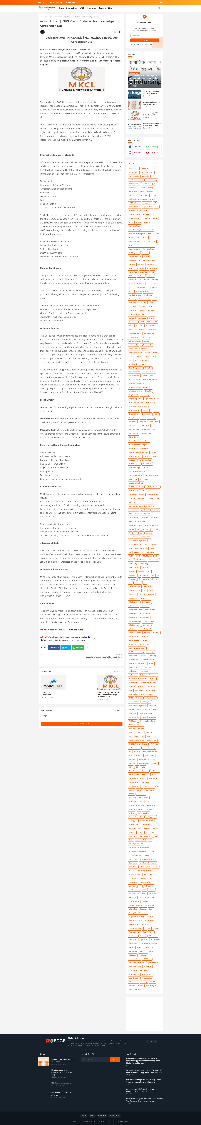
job (145, 583)
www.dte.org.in (151, 986)
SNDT (152, 874)
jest (130, 583)
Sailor (131, 840)
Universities (133, 943)
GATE (155, 456)
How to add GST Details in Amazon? (61, 1094)
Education (148, 368)
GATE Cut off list (134, 464)
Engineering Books (135, 399)
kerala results (144, 644)
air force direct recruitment (138, 199)
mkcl (72, 640)
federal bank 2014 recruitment (139, 441)
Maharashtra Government (148, 675)
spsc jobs (132, 886)
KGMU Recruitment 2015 (137, 648)
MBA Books (139, 690)
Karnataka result (134, 640)
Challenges (148, 295)
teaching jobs (149, 920)
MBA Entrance (150, 690)
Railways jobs (133, 824)
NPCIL (131, 775)
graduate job (133, 510)
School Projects (145, 867)
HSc (138, 529)
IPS (149, 571)
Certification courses (142, 291)
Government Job (152, 494)
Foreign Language (135, 456)
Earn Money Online (135, 368)
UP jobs (131, 947)
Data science (139, 329)
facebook (138, 147)
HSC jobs (155, 529)
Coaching (102, 8)
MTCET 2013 (154, 744)
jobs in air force (134, 602)
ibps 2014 (149, 533)
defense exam (149, 333)
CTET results (150, 326)
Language (150, 652)
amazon (152, 199)
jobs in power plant (135, 621)
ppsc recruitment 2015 (136, 805)
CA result (141, 264)
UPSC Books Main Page (136, 963)
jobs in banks (133, 606)
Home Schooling (140, 521)
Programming (150, 809)
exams (155, 429)
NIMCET (154, 763)
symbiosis (132, 920)
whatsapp (155, 147)
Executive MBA (146, 433)
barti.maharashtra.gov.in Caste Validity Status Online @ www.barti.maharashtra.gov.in (143, 1081)
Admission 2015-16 (149, 184)
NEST (154, 759)
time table (156, 928)
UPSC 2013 (150, 951)
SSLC (154, 897)
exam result (133, 425)
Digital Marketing (135, 341)
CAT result (132, 280)
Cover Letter (133, 322)
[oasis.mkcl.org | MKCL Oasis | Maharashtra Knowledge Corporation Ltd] (134, 115)
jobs (144, 590)
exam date (142, 422)
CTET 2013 (139, 326)
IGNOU (136, 552)
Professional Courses (136, 809)
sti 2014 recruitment (135, 905)
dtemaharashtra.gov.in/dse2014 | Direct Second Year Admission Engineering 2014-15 (152, 127)
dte (136, 360)
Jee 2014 (146, 579)
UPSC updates (147, 978)
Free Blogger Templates (92, 1121)
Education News (134, 379)
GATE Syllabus (145, 479)
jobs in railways (134, 625)
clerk (151, 306)
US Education (133, 982)
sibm (145, 874)
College (151, 310)
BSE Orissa (146, 241)
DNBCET (138, 356)
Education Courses (149, 372)
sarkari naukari (141, 840)
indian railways (147, 567)
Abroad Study (133, 172)
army (156, 207)
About (92, 1116)
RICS (147, 832)
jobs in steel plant (145, 629)
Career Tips (133, 272)
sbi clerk (152, 851)
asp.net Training (134, 214)
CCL (148, 283)
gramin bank (145, 510)
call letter (150, 264)
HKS (130, 521)
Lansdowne (133, 656)
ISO (158, 575)
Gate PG (145, 468)
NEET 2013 (132, 759)
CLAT (151, 303)
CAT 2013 (141, 276)
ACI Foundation (134, 176)
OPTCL (157, 786)
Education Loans (147, 376)
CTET (131, 326)
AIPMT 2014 (144, 195)
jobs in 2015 (144, 598)
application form (134, 207)
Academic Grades (147, 172)
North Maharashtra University (138, 771)
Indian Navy (144, 564)
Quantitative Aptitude (136, 817)
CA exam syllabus (149, 260)
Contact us (50, 2)
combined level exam (136, 314)
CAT (152, 272)
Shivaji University (135, 874)
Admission (145, 176)
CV (158, 326)
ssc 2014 (151, 890)
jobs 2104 (151, 594)
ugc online (144, 940)
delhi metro (152, 337)
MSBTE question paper (136, 740)
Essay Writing (133, 418)
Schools (155, 867)
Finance (153, 452)
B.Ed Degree (146, 218)
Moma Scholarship (145, 713)
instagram (137, 152)
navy (130, 755)
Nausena (137, 752)
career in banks (152, 268)
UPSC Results (144, 970)
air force (153, 195)
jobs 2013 (152, 590)
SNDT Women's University (137, 878)
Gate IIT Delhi (147, 464)
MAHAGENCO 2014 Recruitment (49, 694)
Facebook (55, 647)
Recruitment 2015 (135, 828)
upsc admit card (134, 959)
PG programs (149, 790)
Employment (91, 8)
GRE (130, 514)
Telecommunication (135, 928)
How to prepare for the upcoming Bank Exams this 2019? (61, 1072)
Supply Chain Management (138, 913)
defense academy (135, 333)
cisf (154, 299)
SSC (144, 890)
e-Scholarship (133, 364)
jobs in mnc (133, 613)
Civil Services (133, 303)
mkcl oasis (50, 17)
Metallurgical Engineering (137, 706)
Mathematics (152, 686)
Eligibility (148, 391)
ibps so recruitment (135, 544)
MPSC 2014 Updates (135, 732)
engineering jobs (134, 410)
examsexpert (133, 433)
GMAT (143, 491)
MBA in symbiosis (147, 694)
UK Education (155, 940)
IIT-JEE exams (147, 556)
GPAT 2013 (132, 502)
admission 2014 (134, 184)
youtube (155, 152)
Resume (132, 832)
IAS (135, 533)
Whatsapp (79, 647)
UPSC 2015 (143, 955)
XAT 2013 (138, 989)
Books (145, 237)
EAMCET (144, 364)
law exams (143, 656)
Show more (118, 671)
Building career (134, 253)
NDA (146, 755)
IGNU (131, 556)
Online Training (134, 782)
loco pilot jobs (147, 667)
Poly (141, 801)
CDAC (154, 283)
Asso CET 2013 (147, 214)
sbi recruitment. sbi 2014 (148, 859)
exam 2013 (151, 418)
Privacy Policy (60, 2)
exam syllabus (134, 429)
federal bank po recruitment (138, 448)
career (131, 268)
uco (130, 940)
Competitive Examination (137, 318)
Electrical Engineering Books (138, 387)
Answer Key (147, 203)
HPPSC (131, 529)
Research (147, 828)
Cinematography (144, 299)
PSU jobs (146, 813)
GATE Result (133, 479)
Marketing (141, 686)
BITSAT (131, 237)
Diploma (146, 341)
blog (110, 8)
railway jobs (133, 821)
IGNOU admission (148, 552)
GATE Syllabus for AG (136, 487)
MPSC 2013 (153, 717)
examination (146, 429)
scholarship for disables (148, 863)
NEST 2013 (132, 763)
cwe (130, 329)
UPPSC (139, 947)
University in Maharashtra (148, 943)
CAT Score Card (144, 280)
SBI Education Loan (135, 855)
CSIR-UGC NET (152, 322)
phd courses (141, 794)
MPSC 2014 (132, 721)
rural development (145, 836)
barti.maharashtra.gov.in (137, 234)
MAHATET (152, 679)
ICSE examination (141, 548)
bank (131, 222)
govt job (132, 498)
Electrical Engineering (136, 383)
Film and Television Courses (138, 452)
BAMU (155, 218)
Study (151, 909)
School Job (133, 867)
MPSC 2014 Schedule (136, 725)
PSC (139, 813)
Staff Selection (134, 901)
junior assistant (134, 636)
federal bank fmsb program (138, 445)
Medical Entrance (150, 698)
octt (137, 775)
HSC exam (146, 529)
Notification (155, 771)
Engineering (145, 395)
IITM (156, 556)
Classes (143, 303)
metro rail (152, 706)
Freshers (147, 456)
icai (146, 544)
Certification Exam (135, 295)
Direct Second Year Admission (139, 349)
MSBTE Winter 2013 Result (138, 744)
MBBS (131, 698)
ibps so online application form (139, 537)
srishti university (134, 890)
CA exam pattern (134, 260)
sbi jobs (147, 855)
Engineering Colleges (152, 399)
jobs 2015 (142, 594)
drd (153, 356)
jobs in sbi (132, 629)
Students (143, 909)
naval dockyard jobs (150, 752)
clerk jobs (132, 310)
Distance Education (135, 352)
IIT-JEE (138, 556)
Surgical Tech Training (136, 917)
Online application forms (137, 778)
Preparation (151, 805)
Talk (140, 920)
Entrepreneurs (146, 414)
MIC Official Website (143, 709)
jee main (155, 579)
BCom (157, 234)
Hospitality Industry (135, 525)
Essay (156, 414)
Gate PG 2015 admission (137, 471)
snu (151, 878)
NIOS (130, 767)
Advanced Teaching (146, 187)
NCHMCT (139, 755)
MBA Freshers (133, 694)
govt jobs (141, 498)
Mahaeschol (145, 671)
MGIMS (131, 709)
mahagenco (133, 675)
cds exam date (140, 287)
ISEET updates (144, 575)
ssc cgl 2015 (142, 894)
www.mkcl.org (76, 629)
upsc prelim (133, 970)
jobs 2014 (132, 594)
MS (143, 736)
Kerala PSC (132, 644)
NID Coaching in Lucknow (61, 1083)
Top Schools (133, 936)
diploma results (146, 345)
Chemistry (132, 299)
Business (145, 253)
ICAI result (154, 544)
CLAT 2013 (132, 306)
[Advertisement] (82, 147)
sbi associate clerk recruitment (139, 847)
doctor (147, 356)
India (130, 560)
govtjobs (150, 498)
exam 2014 (132, 422)
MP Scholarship (134, 717)
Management (133, 682)
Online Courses (154, 778)
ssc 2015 (132, 894)
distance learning (151, 352)
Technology (145, 924)
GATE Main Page (134, 468)
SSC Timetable (144, 897)
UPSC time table (147, 974)
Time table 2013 (134, 932)
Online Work (146, 782)
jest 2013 (138, 583)
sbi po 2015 (133, 859)
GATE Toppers (133, 491)
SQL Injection (148, 886)
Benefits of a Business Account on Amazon (63, 1061)
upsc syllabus (134, 974)
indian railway (134, 567)
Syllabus (150, 917)
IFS (130, 552)
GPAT (157, 498)
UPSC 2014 (132, 955)
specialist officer (145, 882)
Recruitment (146, 824)
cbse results (140, 283)
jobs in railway (150, 621)
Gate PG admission (135, 475)
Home (61, 8)
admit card (132, 187)
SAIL (156, 836)
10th (130, 168)
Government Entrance (136, 494)
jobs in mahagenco (135, 610)
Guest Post (71, 2)
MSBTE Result (151, 740)
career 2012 (140, 268)
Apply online (147, 207)
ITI (139, 579)
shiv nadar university (145, 871)
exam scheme (144, 425)
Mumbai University (149, 748)
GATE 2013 (132, 460)
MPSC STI (149, 732)
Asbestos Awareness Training (138, 211)
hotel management (151, 525)
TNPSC (151, 932)
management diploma (148, 682)
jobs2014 (156, 633)
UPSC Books (147, 959)
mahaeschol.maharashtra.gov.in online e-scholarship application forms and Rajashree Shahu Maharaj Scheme (143, 1060)
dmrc (131, 356)
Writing (140, 986)
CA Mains (132, 264)
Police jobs (132, 801)
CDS (130, 287)
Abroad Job (145, 168)
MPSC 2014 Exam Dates (147, 721)
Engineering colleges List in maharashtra (142, 402)
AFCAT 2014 (133, 191)
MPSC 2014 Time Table (136, 729)
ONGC (154, 775)
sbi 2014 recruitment (136, 844)
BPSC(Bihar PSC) (134, 241)
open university (134, 786)
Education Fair (134, 376)
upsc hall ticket (153, 963)
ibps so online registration (137, 541)
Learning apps (134, 659)
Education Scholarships (151, 379)
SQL (140, 886)
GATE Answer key (145, 460)
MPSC (144, 717)
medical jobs (146, 702)
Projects (131, 813)
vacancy (144, 982)
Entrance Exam (71, 8)
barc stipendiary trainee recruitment (141, 230)
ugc (136, 940)
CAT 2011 (132, 276)
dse (130, 360)
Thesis (147, 928)
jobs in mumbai (145, 613)
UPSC (82, 8)
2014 (136, 168)
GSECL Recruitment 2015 (143, 514)
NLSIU (143, 767)
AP (155, 203)
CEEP (131, 291)
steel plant (145, 901)
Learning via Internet (148, 659)
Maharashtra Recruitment (58, 640)
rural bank (132, 836)
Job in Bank (147, 587)
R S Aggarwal (150, 817)
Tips (144, 932)
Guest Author (133, 517)
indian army (133, 564)
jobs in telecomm (135, 633)
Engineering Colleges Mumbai (139, 406)
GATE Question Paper (152, 475)
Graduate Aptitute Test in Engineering (141, 506)
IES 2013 (152, 548)
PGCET (131, 794)
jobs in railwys (147, 625)
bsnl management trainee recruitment (141, 249)
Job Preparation (134, 590)
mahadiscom (133, 671)
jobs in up (147, 633)
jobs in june (145, 606)
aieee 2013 (150, 191)
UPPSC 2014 (133, 951)
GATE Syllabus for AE (136, 483)
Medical (139, 698)
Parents (131, 790)
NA (130, 752)
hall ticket (154, 517)
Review (140, 832)
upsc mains (147, 966)
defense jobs (133, 337)
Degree (143, 337)
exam (143, 418)
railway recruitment (146, 821)
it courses (132, 579)
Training (143, 936)
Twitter (67, 647)
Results (155, 828)
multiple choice (134, 748)
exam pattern (154, 422)
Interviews (141, 571)
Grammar (155, 510)
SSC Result (132, 897)
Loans (151, 663)
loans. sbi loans (134, 667)
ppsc (147, 801)
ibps (141, 533)
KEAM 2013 (147, 640)
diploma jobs (133, 345)
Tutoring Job (153, 936)
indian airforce (153, 560)
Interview (132, 571)
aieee (142, 191)
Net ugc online (144, 763)
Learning (153, 656)
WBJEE (152, 982)
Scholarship (133, 863)
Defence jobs (151, 329)
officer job (145, 775)
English (145, 410)
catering (155, 280)
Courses (151, 318)
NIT (137, 767)
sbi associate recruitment (137, 851)
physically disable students (138, 798)
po (151, 798)
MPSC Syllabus (134, 736)
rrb (153, 832)
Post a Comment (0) (82, 724)
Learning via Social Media (137, 663)
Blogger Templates (120, 1121)
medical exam (134, 702)
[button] (159, 8)
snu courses (133, 882)
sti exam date (149, 905)
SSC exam (152, 894)
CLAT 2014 (142, 306)
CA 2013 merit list (135, 257)
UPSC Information (135, 966)
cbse (130, 283)
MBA (130, 690)
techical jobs (133, 924)
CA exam (147, 257)
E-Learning (143, 360)
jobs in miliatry (150, 610)
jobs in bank (146, 602)
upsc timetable (134, 978)
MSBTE (149, 736)
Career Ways (144, 272)
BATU (150, 234)
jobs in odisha (144, 617)
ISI (153, 575)
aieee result (133, 195)
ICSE (130, 548)
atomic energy (134, 218)
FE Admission (133, 437)
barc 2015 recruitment (143, 222)
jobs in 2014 (133, 598)
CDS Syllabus (152, 287)
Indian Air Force (141, 560)
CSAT (142, 322)
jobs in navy (133, 617)
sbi (150, 840)
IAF (130, 533)
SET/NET (132, 871)
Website (132, 986)
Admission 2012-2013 (136, 180)
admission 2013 (151, 180)
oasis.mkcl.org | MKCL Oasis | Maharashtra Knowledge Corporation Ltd (109, 695)
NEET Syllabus (144, 759)
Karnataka (145, 636)
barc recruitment (134, 226)
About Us (41, 2)
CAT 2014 (150, 276)
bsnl (130, 245)
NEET (152, 755)
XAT (130, 989)
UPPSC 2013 (149, 947)
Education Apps (134, 372)
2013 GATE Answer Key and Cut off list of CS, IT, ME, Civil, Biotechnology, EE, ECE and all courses (151, 95)
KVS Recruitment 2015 (136, 652)
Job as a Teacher (134, 587)
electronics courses (135, 391)
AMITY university (134, 203)
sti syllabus (133, 909)
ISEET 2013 (132, 575)
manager (132, 686)
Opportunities (146, 786)
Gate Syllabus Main (152, 487)
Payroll (139, 790)
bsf (154, 241)
